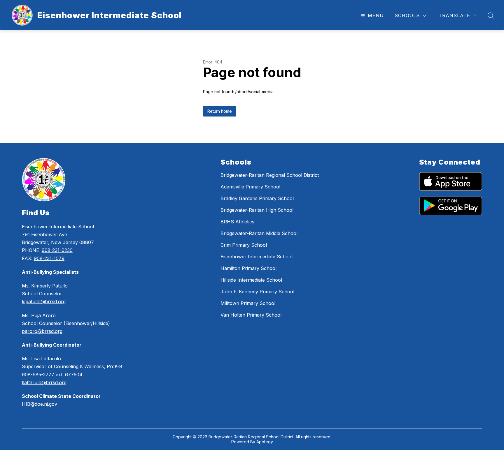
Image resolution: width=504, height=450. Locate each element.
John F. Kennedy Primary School (257, 291)
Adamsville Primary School (250, 187)
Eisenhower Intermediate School (256, 257)
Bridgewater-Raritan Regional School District (269, 175)
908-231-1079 (49, 258)
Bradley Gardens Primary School (257, 198)
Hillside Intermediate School (251, 280)
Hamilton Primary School (248, 268)
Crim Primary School (243, 245)
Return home (219, 111)
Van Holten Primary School (250, 315)
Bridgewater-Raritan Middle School (259, 233)
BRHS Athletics (237, 222)
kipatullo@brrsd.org (44, 301)
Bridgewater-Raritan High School (256, 210)
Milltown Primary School (247, 303)
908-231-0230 (57, 250)
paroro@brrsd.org (42, 331)
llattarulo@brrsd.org (44, 382)
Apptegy (264, 441)
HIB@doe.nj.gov (39, 404)
